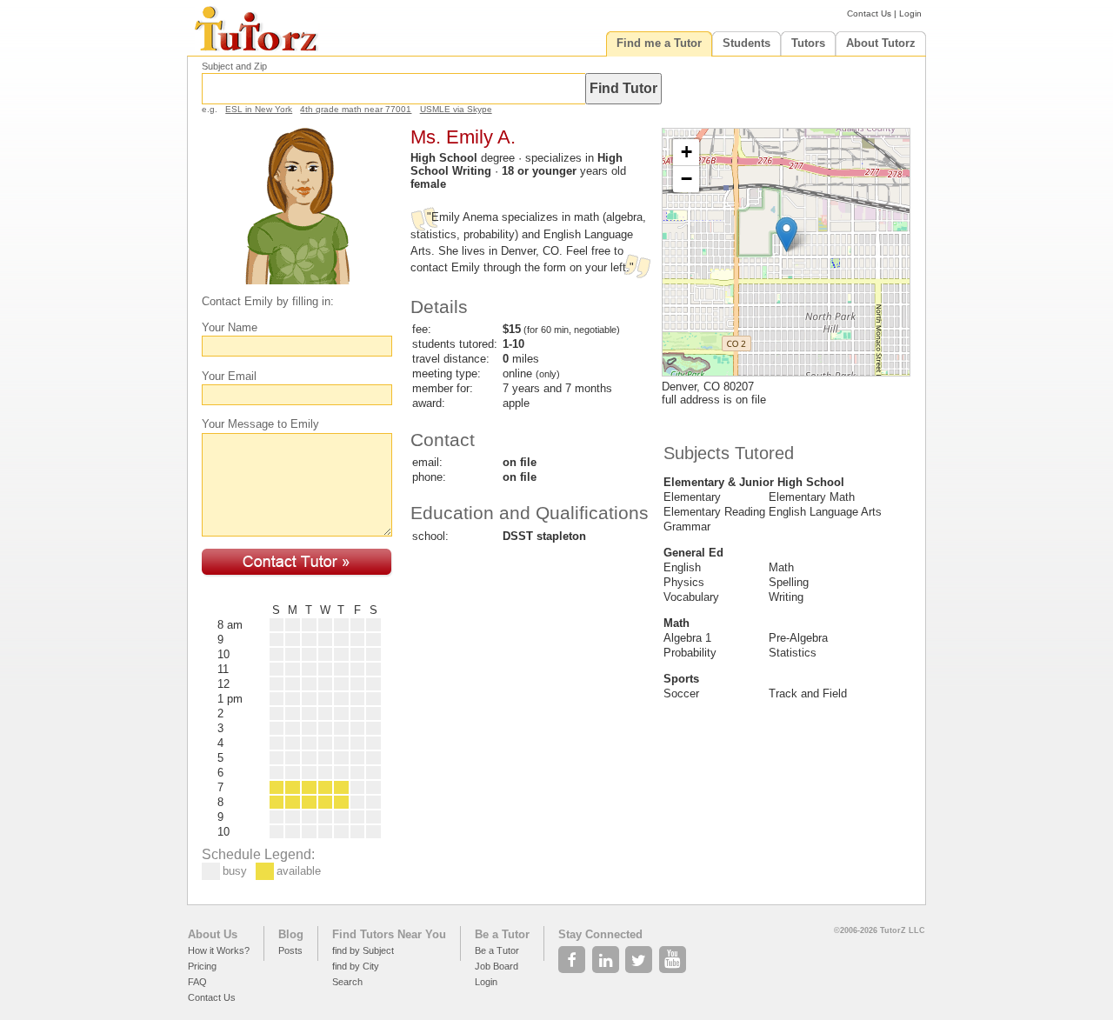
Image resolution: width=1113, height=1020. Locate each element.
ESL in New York (258, 109)
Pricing (202, 966)
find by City (355, 966)
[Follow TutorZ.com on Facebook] (573, 955)
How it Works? (219, 950)
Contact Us (869, 13)
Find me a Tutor (659, 43)
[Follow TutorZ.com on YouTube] (674, 955)
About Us (212, 934)
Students (746, 43)
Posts (290, 950)
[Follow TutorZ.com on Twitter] (640, 955)
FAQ (197, 982)
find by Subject (363, 950)
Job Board (496, 966)
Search (347, 982)
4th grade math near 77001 (355, 109)
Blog (290, 934)
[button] (786, 234)
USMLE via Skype (456, 109)
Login (910, 13)
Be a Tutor (502, 934)
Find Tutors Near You (389, 934)
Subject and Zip (234, 66)
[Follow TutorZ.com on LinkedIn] (607, 955)
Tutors (808, 43)
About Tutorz (881, 43)
